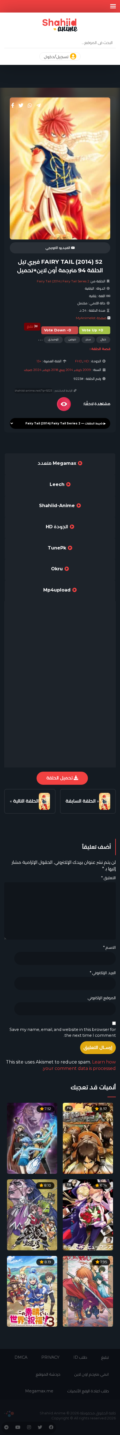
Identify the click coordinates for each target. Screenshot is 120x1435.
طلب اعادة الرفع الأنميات (88, 1391)
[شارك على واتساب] (29, 105)
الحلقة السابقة (81, 801)
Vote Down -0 (57, 330)
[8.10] (32, 1214)
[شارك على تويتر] (21, 105)
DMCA (21, 1357)
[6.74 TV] (88, 1214)
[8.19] (32, 1291)
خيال (103, 339)
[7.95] (88, 1291)
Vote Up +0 (92, 330)
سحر (88, 339)
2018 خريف (50, 370)
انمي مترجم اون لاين (91, 1374)
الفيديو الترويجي (58, 248)
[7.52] (32, 1138)
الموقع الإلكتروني (102, 997)
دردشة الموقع (48, 1374)
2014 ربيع (66, 370)
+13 (39, 361)
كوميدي (53, 339)
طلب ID (80, 1357)
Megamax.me (39, 1391)
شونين (72, 339)
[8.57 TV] (88, 1138)
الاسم (109, 947)
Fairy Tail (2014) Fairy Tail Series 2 (63, 281)
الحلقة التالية (26, 801)
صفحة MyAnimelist (91, 318)
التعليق (108, 877)
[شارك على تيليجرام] (38, 105)
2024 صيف (33, 370)
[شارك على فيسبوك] (13, 105)
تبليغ (30, 326)
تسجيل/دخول (56, 56)
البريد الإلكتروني (103, 972)
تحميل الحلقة (60, 778)
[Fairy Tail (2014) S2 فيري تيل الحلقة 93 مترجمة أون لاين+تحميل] (104, 801)
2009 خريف (83, 370)
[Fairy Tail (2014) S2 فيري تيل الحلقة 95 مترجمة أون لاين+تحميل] (44, 801)
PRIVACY (50, 1357)
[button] (113, 6)
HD (86, 361)
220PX (9, 1414)
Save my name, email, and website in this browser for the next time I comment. (62, 1032)
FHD (78, 361)
